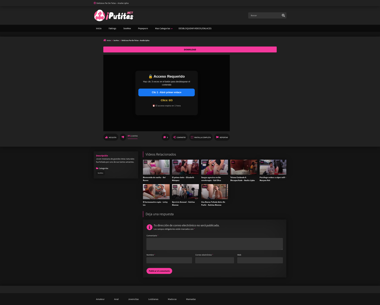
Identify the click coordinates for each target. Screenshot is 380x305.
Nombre (151, 254)
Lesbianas (153, 299)
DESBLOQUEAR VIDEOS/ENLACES (195, 28)
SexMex (127, 28)
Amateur (100, 299)
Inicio (99, 28)
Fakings (112, 28)
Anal (116, 299)
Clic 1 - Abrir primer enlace (166, 92)
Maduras (172, 299)
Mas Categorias (162, 28)
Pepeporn (143, 28)
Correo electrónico (204, 254)
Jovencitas (133, 299)
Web (239, 254)
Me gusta (112, 137)
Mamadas (191, 299)
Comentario (152, 235)
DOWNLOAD (190, 49)
